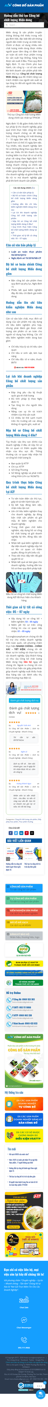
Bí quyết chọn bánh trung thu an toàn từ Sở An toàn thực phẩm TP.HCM (23, 1183)
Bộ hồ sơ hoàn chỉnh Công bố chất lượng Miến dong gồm (24, 198)
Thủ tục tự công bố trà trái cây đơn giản (32, 865)
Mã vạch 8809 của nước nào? (19, 1154)
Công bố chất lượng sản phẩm (26, 819)
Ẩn (33, 188)
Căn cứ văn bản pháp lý (23, 192)
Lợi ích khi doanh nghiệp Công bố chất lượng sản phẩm (24, 215)
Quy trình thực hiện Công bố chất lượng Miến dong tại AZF (24, 230)
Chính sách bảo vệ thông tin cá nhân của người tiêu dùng (26, 1362)
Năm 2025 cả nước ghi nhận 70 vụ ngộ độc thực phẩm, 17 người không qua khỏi (23, 1161)
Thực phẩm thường (26, 822)
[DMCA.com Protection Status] (26, 1390)
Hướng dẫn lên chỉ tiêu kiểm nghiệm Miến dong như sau (24, 207)
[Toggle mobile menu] (42, 8)
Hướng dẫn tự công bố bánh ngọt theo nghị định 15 (14, 866)
